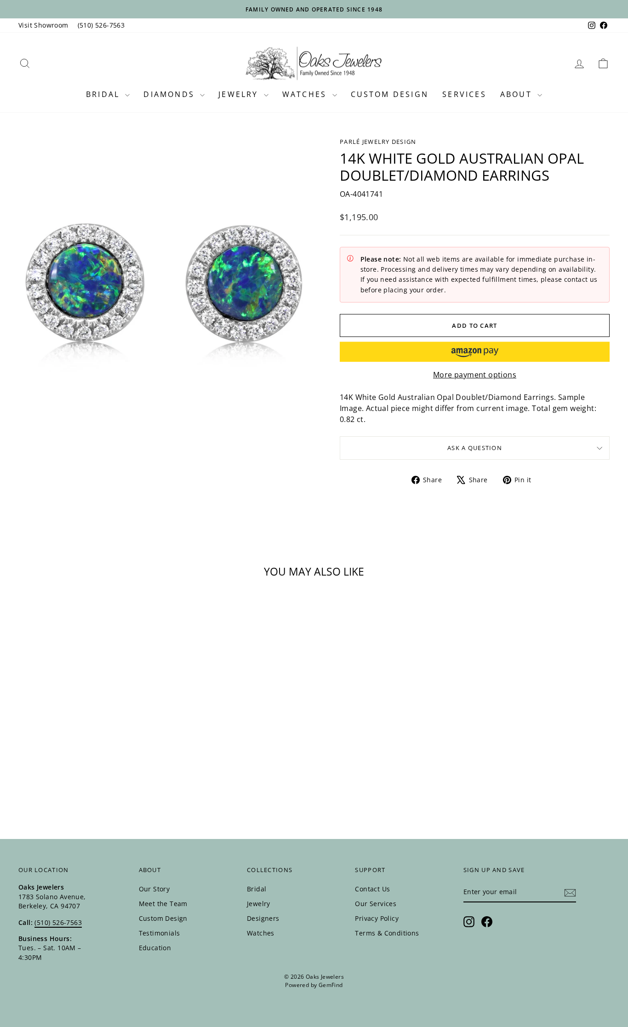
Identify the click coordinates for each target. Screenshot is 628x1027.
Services (464, 94)
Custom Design (390, 94)
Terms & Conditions (387, 933)
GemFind (331, 985)
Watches (306, 94)
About (517, 94)
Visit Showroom (43, 25)
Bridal (104, 94)
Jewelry (240, 94)
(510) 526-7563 (101, 25)
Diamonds (170, 94)
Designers (263, 918)
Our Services (375, 903)
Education (155, 947)
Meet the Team (163, 903)
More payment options (474, 375)
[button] (475, 352)
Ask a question (474, 448)
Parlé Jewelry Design (378, 141)
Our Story (154, 888)
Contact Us (372, 888)
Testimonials (159, 933)
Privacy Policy (377, 918)
